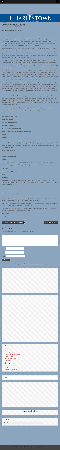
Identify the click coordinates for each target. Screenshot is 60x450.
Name (3, 248)
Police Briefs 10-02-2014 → (51, 222)
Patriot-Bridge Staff (7, 26)
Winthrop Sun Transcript (11, 369)
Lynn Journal (8, 362)
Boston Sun (7, 351)
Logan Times (8, 360)
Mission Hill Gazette (10, 363)
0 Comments (21, 26)
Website (4, 256)
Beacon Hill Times (9, 349)
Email (3, 252)
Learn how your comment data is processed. (32, 264)
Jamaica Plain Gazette (10, 358)
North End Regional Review (11, 365)
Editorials (4, 22)
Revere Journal (8, 367)
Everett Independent (10, 356)
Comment (4, 234)
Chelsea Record (9, 352)
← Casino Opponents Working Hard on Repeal (13, 222)
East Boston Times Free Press (12, 354)
